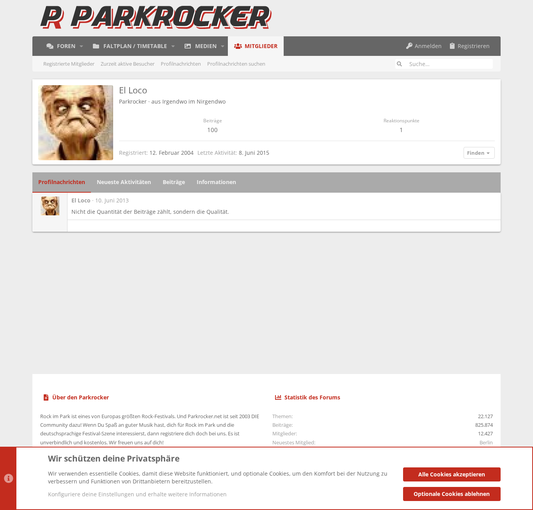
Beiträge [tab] (174, 182)
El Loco (81, 200)
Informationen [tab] (216, 182)
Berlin (486, 442)
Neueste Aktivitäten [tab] (124, 182)
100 (212, 130)
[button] (81, 46)
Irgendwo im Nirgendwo (194, 101)
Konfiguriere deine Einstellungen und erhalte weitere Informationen (137, 494)
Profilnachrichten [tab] (61, 182)
